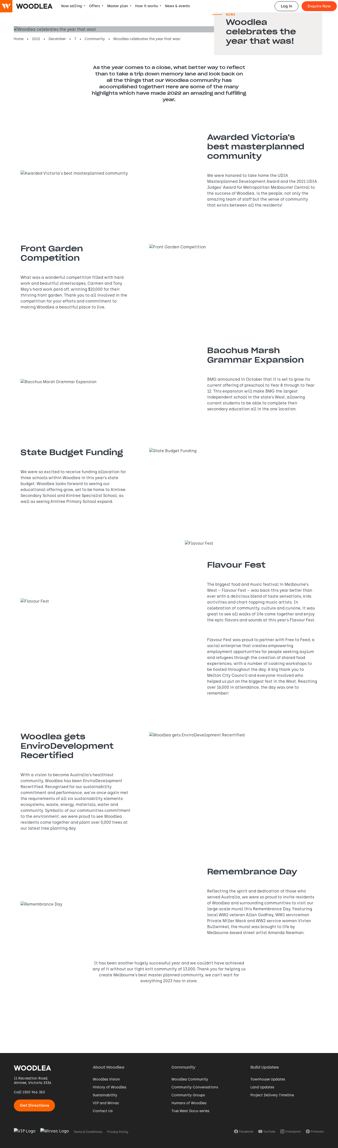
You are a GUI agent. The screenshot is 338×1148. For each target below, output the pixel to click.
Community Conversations (194, 1087)
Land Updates (262, 1087)
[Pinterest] (315, 1132)
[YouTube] (266, 1132)
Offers (94, 6)
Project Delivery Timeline (272, 1095)
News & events (177, 6)
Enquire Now (319, 6)
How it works (146, 6)
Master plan (117, 6)
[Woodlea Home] (32, 1070)
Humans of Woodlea (188, 1103)
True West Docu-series (190, 1111)
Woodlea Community (189, 1079)
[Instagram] (290, 1132)
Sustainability (105, 1095)
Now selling (71, 6)
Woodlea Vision (106, 1079)
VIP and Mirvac (106, 1103)
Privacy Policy (117, 1132)
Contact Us (103, 1111)
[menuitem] (73, 6)
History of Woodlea (109, 1087)
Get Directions (34, 1105)
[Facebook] (243, 1132)
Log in (286, 6)
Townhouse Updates (267, 1079)
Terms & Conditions (88, 1132)
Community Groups (188, 1095)
